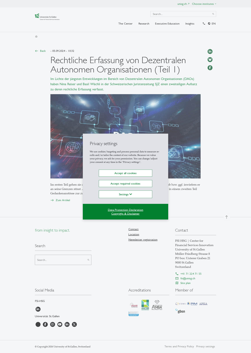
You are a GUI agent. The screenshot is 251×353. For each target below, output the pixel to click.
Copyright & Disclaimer (125, 213)
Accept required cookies (125, 183)
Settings (124, 194)
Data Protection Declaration (125, 210)
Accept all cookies (125, 173)
